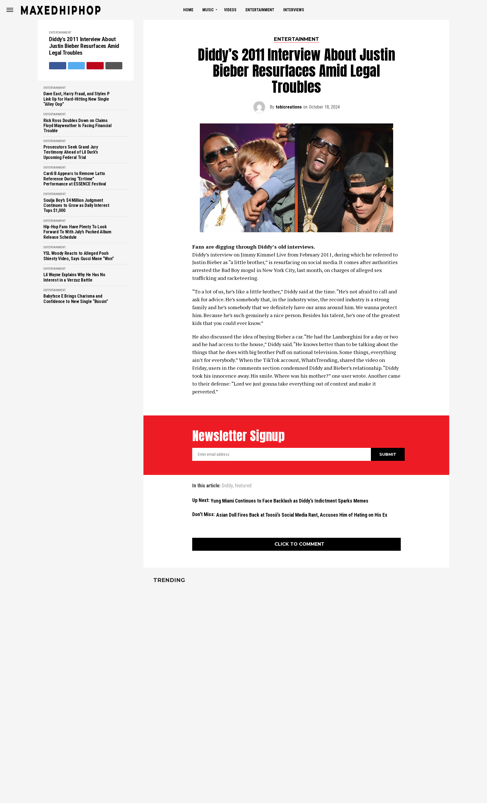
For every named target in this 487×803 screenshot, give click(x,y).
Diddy (227, 485)
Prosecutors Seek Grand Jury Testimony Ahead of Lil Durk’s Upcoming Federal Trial (70, 152)
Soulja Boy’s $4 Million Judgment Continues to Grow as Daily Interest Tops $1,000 (76, 205)
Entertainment (259, 10)
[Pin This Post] (95, 65)
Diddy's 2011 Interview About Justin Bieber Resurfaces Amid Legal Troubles (84, 46)
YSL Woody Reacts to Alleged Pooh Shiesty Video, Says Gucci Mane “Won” (78, 256)
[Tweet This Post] (76, 65)
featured (243, 485)
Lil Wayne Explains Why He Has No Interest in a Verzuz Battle (74, 277)
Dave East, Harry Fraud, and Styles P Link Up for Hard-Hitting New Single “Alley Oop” (76, 99)
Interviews (293, 10)
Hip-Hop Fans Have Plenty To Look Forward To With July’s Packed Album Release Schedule (77, 232)
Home (188, 10)
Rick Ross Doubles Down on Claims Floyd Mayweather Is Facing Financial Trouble (77, 126)
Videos (230, 10)
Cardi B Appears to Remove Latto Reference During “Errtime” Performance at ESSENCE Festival (74, 179)
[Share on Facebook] (57, 65)
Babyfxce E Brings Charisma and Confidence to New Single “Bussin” (75, 299)
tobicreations (289, 107)
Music (208, 10)
